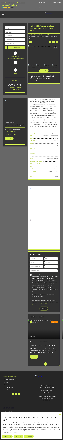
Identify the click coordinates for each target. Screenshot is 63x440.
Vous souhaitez (48, 265)
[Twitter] (16, 394)
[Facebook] (13, 394)
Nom (46, 258)
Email (32, 262)
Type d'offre (8, 26)
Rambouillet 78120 (44, 35)
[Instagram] (19, 394)
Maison (36, 35)
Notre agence (8, 411)
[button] (44, 70)
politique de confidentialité (39, 304)
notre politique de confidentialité (10, 432)
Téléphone (48, 262)
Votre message (35, 270)
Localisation (9, 35)
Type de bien (8, 30)
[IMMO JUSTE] (53, 14)
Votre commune (35, 266)
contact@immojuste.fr (15, 87)
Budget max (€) (10, 39)
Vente (30, 35)
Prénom (33, 258)
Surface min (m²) (10, 43)
